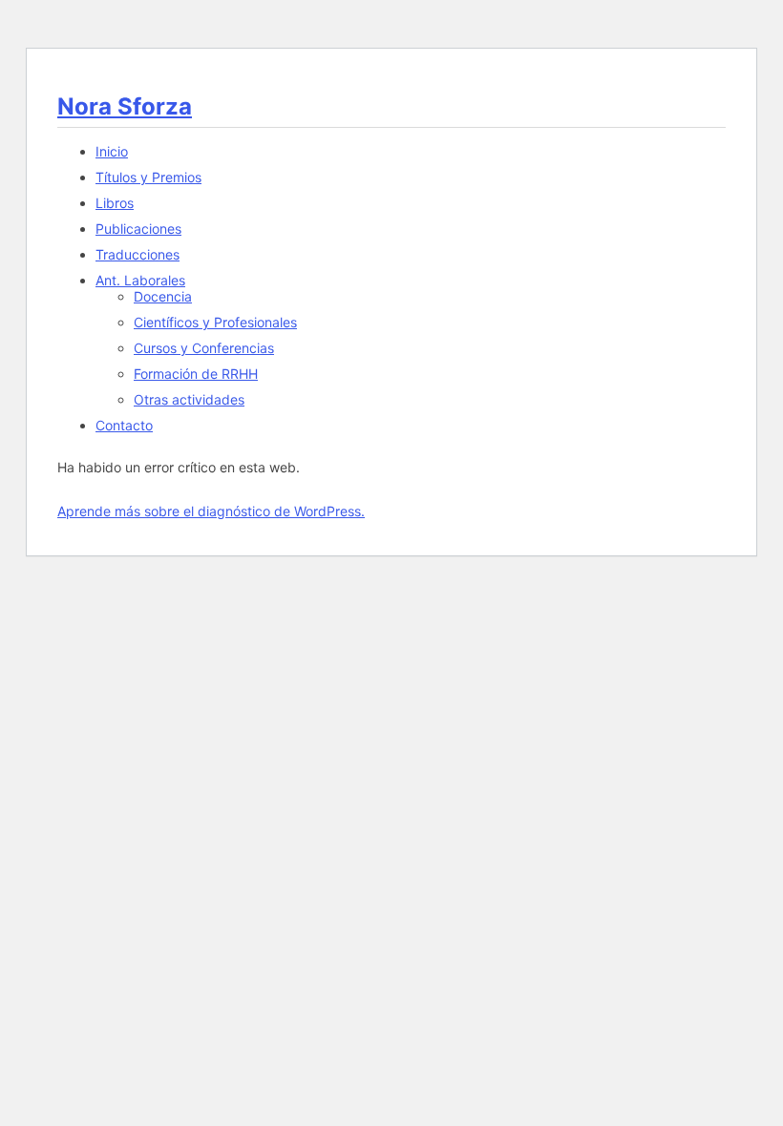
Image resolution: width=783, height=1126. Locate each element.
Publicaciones (138, 228)
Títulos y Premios (148, 177)
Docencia (163, 296)
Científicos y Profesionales (215, 322)
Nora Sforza (124, 106)
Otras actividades (189, 399)
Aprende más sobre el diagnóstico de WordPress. (211, 511)
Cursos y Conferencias (204, 348)
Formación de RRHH (196, 373)
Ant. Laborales (140, 280)
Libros (114, 203)
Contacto (124, 425)
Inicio (111, 151)
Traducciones (137, 254)
